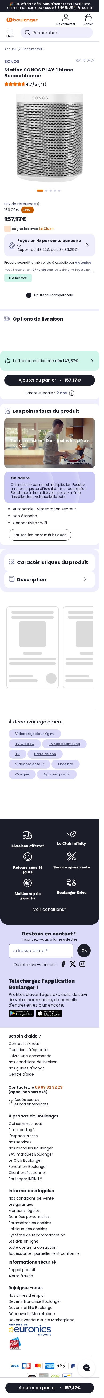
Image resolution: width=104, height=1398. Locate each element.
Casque (22, 774)
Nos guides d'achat (26, 1068)
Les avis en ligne (23, 1241)
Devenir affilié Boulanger (31, 1307)
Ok (84, 950)
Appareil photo (56, 774)
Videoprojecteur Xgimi (34, 733)
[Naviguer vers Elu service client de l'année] (50, 1344)
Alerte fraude (21, 1276)
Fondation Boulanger (28, 1166)
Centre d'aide (21, 1074)
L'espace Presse (23, 1136)
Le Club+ (46, 228)
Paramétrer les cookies (30, 1222)
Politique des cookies (28, 1229)
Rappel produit (22, 1269)
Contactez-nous (24, 1043)
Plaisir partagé (22, 1129)
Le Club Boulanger (25, 1160)
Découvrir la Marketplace (32, 1313)
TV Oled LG (24, 743)
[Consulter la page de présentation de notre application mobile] (21, 1013)
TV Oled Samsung (64, 743)
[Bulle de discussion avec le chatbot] (86, 1368)
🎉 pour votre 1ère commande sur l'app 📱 (49, 6)
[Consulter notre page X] (73, 966)
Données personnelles (29, 1216)
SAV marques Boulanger (31, 1154)
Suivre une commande (30, 1056)
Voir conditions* (49, 909)
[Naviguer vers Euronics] (50, 1330)
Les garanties (21, 1204)
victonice (83, 262)
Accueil (10, 49)
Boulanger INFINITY (25, 1178)
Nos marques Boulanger (31, 1148)
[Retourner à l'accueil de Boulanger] (22, 20)
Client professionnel (27, 1172)
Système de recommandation (37, 1235)
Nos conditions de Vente (31, 1198)
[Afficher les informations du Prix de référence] (38, 204)
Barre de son (45, 753)
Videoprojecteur (29, 764)
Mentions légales (24, 1210)
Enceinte (65, 764)
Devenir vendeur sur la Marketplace (41, 1320)
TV (17, 753)
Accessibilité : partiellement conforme (44, 1253)
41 (42, 84)
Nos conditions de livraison (33, 1062)
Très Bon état (18, 278)
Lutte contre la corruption (33, 1247)
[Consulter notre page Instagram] (82, 966)
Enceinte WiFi (33, 49)
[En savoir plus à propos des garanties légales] (72, 393)
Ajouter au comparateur (53, 295)
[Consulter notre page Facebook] (63, 966)
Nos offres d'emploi (27, 1295)
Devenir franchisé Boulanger (35, 1301)
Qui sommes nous (26, 1123)
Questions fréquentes (29, 1049)
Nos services (20, 1142)
